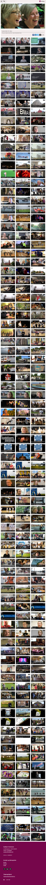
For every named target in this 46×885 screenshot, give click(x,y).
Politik (4, 865)
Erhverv (5, 863)
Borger (4, 862)
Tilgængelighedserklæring (9, 876)
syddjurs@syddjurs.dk (8, 852)
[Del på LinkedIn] (36, 35)
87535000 (9, 850)
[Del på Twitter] (38, 35)
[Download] (40, 35)
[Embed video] (42, 35)
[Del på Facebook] (33, 35)
